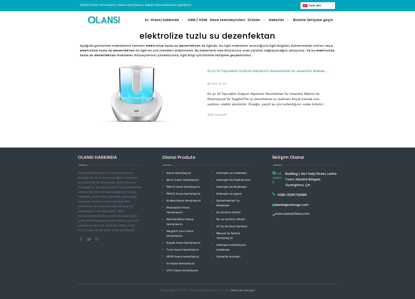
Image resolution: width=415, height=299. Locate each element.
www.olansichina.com (292, 214)
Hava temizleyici (178, 173)
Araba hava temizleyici (183, 201)
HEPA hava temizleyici (182, 256)
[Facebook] (82, 239)
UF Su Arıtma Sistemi (231, 226)
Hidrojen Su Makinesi (231, 187)
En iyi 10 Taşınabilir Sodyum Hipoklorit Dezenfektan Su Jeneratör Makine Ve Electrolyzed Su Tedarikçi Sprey (295, 71)
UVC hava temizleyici (182, 270)
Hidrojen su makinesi (231, 173)
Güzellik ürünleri (228, 256)
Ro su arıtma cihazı (230, 219)
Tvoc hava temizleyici (182, 250)
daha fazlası (216, 114)
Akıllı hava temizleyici (182, 180)
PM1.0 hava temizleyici (183, 187)
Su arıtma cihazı (228, 212)
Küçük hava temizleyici (183, 243)
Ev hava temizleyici (180, 263)
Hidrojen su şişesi (228, 194)
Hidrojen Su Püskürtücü (233, 180)
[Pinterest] (96, 239)
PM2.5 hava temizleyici (183, 194)
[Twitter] (89, 239)
